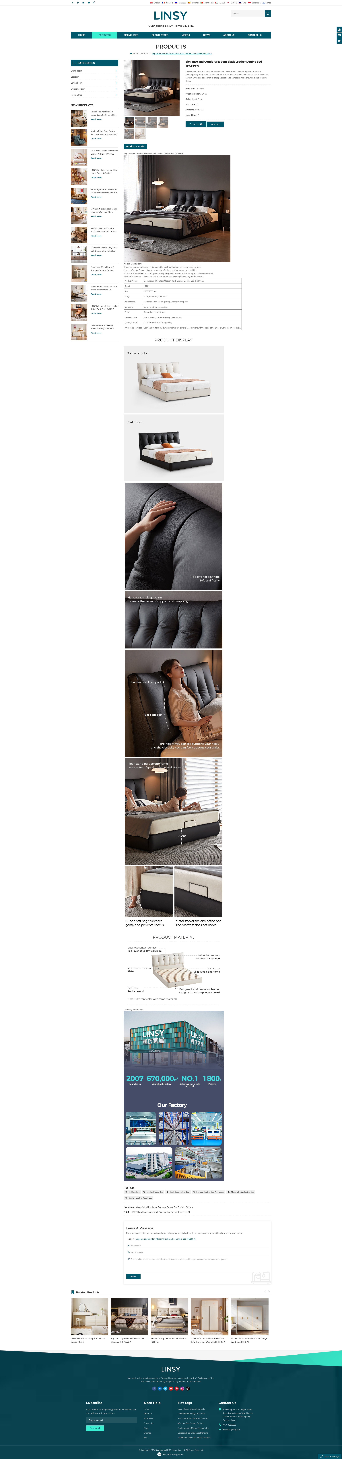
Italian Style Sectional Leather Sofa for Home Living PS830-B (104, 191)
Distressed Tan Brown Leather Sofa (193, 1432)
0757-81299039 (229, 1424)
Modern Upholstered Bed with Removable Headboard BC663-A (104, 288)
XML (146, 1437)
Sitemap (147, 1432)
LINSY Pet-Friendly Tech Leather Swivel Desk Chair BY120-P (104, 307)
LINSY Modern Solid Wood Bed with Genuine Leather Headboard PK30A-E (247, 1340)
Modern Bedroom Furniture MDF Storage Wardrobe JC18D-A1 (129, 1340)
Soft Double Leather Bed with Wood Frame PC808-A (207, 1340)
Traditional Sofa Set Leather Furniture (194, 1437)
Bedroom (75, 76)
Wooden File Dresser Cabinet (190, 1423)
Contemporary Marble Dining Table (193, 1428)
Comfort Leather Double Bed (140, 1198)
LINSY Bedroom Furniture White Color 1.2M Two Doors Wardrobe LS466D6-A (88, 1340)
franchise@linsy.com (231, 1429)
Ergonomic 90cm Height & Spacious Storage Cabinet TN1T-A (102, 269)
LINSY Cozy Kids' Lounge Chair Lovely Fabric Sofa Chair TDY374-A (104, 172)
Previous (265, 1292)
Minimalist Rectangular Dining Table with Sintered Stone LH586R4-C (104, 210)
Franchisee (131, 35)
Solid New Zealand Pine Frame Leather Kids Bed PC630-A (104, 152)
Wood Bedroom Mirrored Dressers (193, 1418)
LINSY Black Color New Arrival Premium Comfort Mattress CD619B (160, 1212)
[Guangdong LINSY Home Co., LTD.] (171, 14)
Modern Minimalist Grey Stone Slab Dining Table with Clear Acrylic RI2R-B (104, 249)
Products (105, 35)
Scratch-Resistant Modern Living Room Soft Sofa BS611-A (104, 113)
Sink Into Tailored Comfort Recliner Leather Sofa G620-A (104, 230)
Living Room (76, 70)
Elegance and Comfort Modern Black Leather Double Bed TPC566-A (165, 1238)
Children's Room (78, 88)
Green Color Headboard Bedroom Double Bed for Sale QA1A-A (164, 1207)
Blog (146, 1428)
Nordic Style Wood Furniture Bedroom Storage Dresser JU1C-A (168, 1340)
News (206, 35)
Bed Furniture (134, 1192)
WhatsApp (215, 124)
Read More (96, 119)
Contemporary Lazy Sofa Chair (191, 1413)
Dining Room (77, 82)
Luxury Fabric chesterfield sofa (191, 1409)
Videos (186, 35)
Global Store (160, 35)
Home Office (76, 94)
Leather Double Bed (155, 1192)
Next (269, 1292)
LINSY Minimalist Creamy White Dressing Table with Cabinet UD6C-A (102, 327)
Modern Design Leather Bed (242, 1192)
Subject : (161, 1238)
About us (228, 35)
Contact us (255, 35)
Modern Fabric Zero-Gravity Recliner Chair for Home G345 (104, 133)
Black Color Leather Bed (179, 1192)
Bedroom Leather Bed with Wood (210, 1192)
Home (81, 35)
